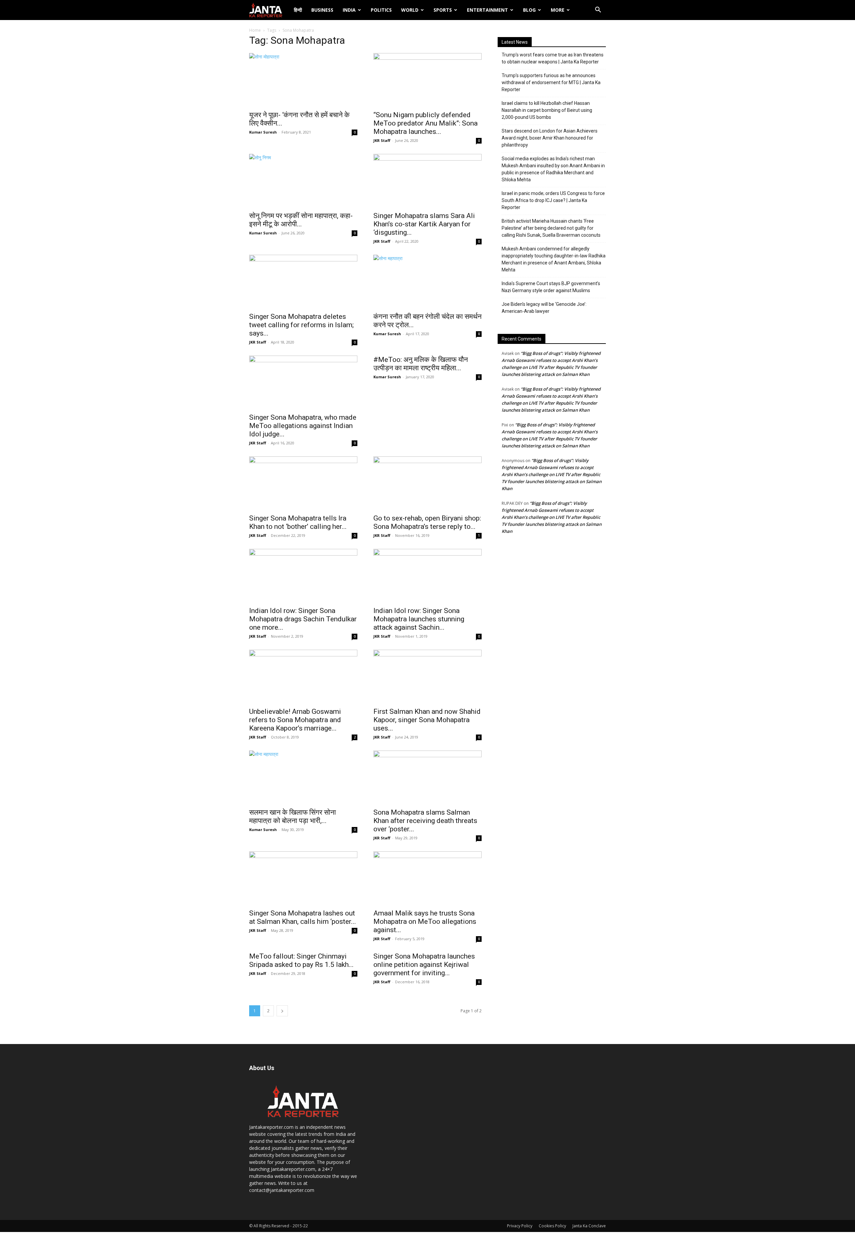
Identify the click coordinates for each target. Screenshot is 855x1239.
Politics (381, 10)
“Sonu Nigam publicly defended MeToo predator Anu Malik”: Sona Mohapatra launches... (425, 123)
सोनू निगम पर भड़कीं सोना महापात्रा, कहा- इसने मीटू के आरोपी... (301, 220)
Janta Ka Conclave (589, 1226)
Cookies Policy (552, 1226)
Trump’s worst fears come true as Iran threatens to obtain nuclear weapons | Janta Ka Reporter (553, 58)
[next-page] (282, 1010)
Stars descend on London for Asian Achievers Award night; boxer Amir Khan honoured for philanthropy (549, 138)
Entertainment (487, 10)
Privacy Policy (519, 1226)
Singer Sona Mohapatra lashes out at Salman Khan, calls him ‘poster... (302, 917)
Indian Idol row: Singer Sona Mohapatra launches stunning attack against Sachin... (418, 619)
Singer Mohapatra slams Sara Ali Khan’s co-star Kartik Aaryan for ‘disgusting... (424, 224)
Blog (529, 10)
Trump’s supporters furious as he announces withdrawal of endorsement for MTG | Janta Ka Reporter (551, 82)
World (409, 10)
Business (322, 10)
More (557, 10)
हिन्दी (298, 10)
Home (255, 30)
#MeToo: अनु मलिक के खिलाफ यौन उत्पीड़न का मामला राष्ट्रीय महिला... (420, 364)
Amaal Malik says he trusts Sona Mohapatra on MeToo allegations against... (424, 921)
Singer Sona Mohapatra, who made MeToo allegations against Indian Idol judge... (302, 425)
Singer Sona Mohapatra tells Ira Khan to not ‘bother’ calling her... (298, 522)
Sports (443, 10)
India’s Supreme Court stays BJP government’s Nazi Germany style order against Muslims (551, 287)
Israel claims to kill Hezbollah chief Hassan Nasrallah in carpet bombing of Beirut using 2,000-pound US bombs (547, 110)
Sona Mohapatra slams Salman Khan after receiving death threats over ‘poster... (425, 820)
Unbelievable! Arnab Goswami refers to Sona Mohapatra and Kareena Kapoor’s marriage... (295, 719)
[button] (598, 10)
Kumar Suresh (263, 132)
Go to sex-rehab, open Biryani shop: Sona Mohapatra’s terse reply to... (427, 522)
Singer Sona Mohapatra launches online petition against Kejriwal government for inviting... (424, 964)
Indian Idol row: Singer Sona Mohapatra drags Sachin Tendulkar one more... (303, 619)
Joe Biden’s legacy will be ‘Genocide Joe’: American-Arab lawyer (544, 307)
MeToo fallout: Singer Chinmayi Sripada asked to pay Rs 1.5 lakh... (301, 960)
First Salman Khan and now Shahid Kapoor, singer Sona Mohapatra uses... (427, 719)
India (349, 10)
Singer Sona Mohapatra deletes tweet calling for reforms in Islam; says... (301, 325)
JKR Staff (381, 140)
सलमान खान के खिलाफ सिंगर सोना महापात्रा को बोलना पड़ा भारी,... (292, 816)
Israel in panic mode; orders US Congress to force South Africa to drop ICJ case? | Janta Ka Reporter (553, 200)
